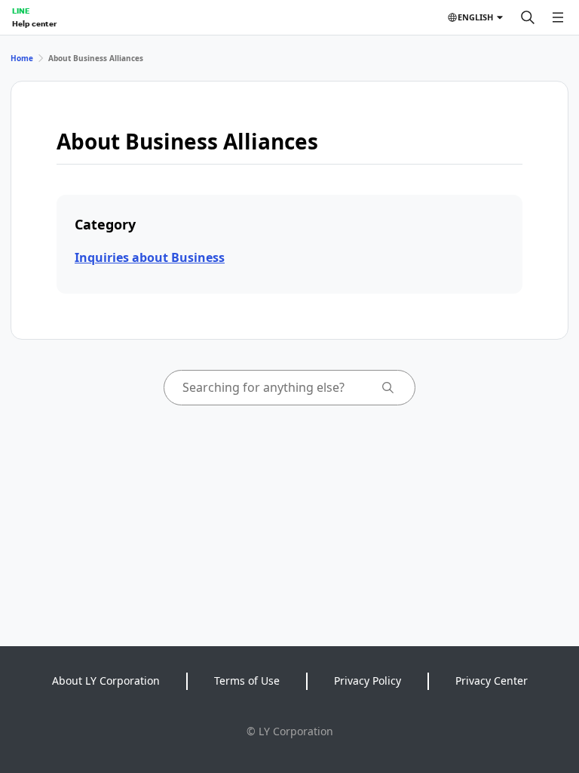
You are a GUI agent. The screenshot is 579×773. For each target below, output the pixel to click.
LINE (20, 10)
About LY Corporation (106, 680)
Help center (34, 23)
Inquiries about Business (150, 257)
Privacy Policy (367, 680)
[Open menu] (558, 17)
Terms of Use (247, 680)
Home (22, 58)
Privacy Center (491, 680)
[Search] (528, 17)
